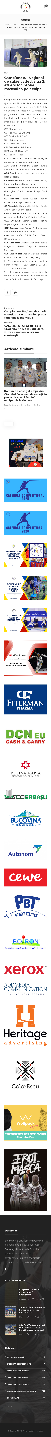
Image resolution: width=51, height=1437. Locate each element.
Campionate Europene (26, 1371)
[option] (25, 384)
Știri (14, 25)
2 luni (21, 1317)
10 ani (29, 405)
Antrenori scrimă (26, 1357)
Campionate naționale (26, 1384)
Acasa (6, 25)
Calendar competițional (26, 1364)
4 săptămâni (24, 1299)
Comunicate (26, 1398)
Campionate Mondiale (26, 1377)
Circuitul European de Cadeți (26, 1391)
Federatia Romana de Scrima (15, 405)
